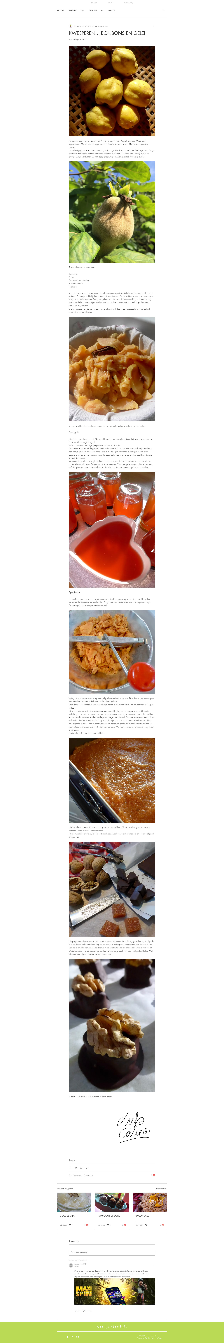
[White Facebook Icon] (67, 1336)
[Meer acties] (153, 26)
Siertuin (111, 10)
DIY (102, 10)
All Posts (60, 10)
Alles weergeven (161, 1188)
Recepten (93, 10)
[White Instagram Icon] (77, 1336)
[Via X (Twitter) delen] (76, 1168)
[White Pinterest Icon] (72, 1336)
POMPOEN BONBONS (109, 1215)
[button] (164, 10)
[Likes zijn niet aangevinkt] (75, 1310)
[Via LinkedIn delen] (81, 1168)
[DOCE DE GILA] (74, 1202)
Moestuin (72, 10)
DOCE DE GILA (67, 1215)
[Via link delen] (87, 1168)
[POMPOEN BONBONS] (112, 1202)
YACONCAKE (142, 1215)
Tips (82, 10)
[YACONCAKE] (150, 1202)
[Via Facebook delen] (70, 1168)
